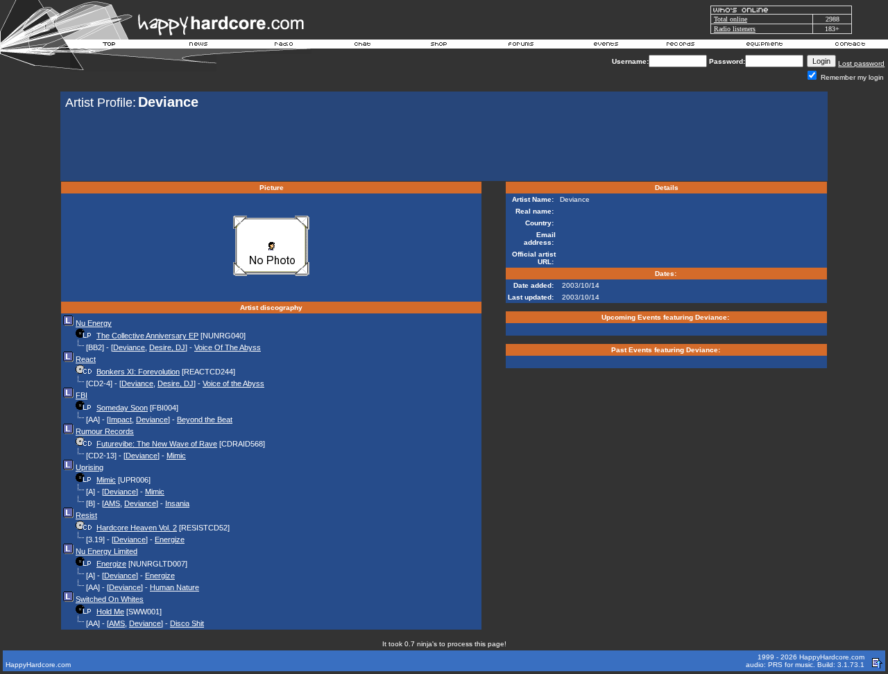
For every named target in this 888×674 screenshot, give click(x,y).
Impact (120, 419)
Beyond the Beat (204, 419)
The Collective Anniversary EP (147, 335)
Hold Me (110, 611)
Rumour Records (105, 431)
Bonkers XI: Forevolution (138, 372)
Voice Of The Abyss (227, 347)
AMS (112, 503)
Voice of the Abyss (233, 383)
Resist (86, 515)
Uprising (89, 467)
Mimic (176, 455)
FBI (81, 395)
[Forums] (521, 46)
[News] (197, 46)
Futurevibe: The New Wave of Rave (156, 444)
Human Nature (174, 587)
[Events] (605, 46)
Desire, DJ (167, 347)
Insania (177, 503)
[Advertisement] (444, 147)
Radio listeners (734, 29)
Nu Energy (94, 323)
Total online (730, 19)
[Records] (681, 46)
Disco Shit (187, 623)
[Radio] (284, 46)
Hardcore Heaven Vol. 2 (136, 528)
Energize (170, 539)
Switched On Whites (110, 599)
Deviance (129, 347)
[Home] (109, 46)
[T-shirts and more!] (438, 46)
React (86, 359)
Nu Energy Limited (106, 551)
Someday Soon (122, 408)
